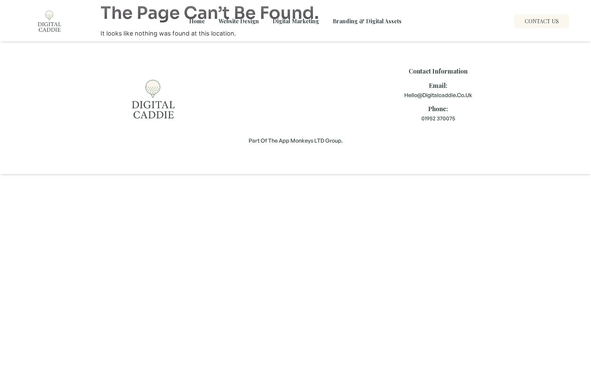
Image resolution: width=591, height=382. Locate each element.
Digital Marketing (296, 21)
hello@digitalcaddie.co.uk (438, 95)
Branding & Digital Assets (367, 21)
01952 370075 (438, 118)
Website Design (239, 21)
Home (197, 21)
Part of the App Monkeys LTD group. (296, 140)
